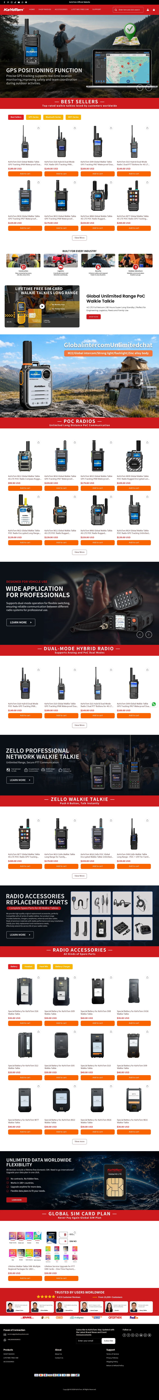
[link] (96, 9)
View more (80, 1141)
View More (79, 238)
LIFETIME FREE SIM (10, 1358)
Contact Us (59, 1358)
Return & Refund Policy (115, 1366)
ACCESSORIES (8, 1362)
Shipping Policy (112, 1362)
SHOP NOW (93, 317)
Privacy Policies (112, 1358)
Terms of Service (112, 1354)
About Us (58, 1354)
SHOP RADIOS (8, 1354)
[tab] (57, 417)
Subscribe (108, 1341)
